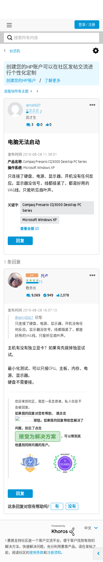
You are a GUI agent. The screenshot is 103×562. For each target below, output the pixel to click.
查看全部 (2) (29, 228)
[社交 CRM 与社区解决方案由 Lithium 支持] (63, 530)
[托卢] (15, 280)
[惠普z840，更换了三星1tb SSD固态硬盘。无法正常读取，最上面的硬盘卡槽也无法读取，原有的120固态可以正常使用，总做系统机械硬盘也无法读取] (31, 91)
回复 (20, 240)
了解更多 (52, 80)
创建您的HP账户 (21, 80)
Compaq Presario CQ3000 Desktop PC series (52, 207)
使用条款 (37, 552)
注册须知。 (55, 552)
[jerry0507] (15, 109)
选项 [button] (95, 51)
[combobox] (51, 38)
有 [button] (57, 506)
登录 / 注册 (86, 24)
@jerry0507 (24, 317)
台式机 (15, 51)
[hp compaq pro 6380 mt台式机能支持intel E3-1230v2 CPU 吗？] (37, 91)
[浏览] (8, 25)
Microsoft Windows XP (39, 219)
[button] (92, 105)
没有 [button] (72, 506)
